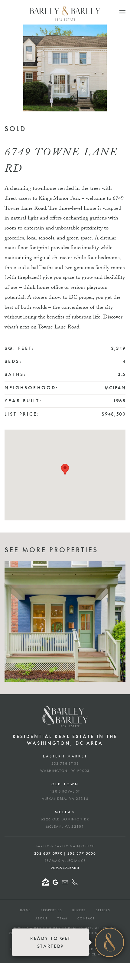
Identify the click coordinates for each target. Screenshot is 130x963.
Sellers (103, 910)
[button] (122, 12)
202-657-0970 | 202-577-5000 (65, 853)
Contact (86, 918)
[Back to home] (65, 13)
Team (62, 918)
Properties (51, 910)
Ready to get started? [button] (50, 942)
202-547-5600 (65, 868)
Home (25, 910)
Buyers (79, 910)
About (41, 918)
